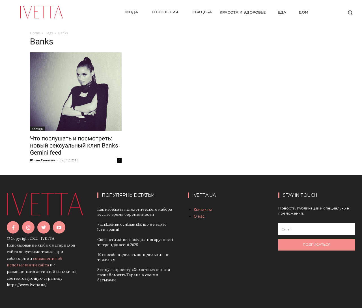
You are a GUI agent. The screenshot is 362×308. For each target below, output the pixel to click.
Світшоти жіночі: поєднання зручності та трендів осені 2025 (135, 242)
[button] (350, 12)
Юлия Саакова (42, 160)
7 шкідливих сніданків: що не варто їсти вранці (132, 226)
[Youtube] (59, 227)
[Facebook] (13, 227)
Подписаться (317, 244)
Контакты (203, 209)
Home (35, 33)
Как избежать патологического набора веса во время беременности (134, 211)
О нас (199, 216)
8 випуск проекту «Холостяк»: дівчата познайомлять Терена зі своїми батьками (133, 274)
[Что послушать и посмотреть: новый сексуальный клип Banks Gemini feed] (76, 91)
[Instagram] (28, 227)
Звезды (37, 129)
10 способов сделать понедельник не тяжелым (133, 257)
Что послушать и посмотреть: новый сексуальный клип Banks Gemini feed (74, 145)
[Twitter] (43, 227)
